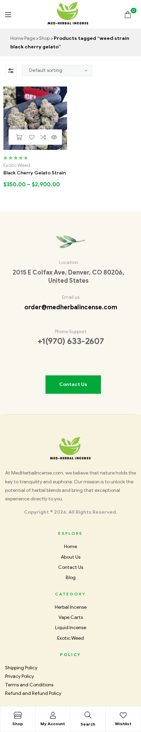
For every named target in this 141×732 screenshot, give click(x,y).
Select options (18, 137)
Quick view (54, 137)
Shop (44, 38)
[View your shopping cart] (128, 14)
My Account (52, 723)
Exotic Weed (16, 165)
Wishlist (123, 723)
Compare (42, 137)
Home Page (22, 38)
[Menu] (8, 14)
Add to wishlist (31, 137)
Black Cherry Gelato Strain (34, 173)
